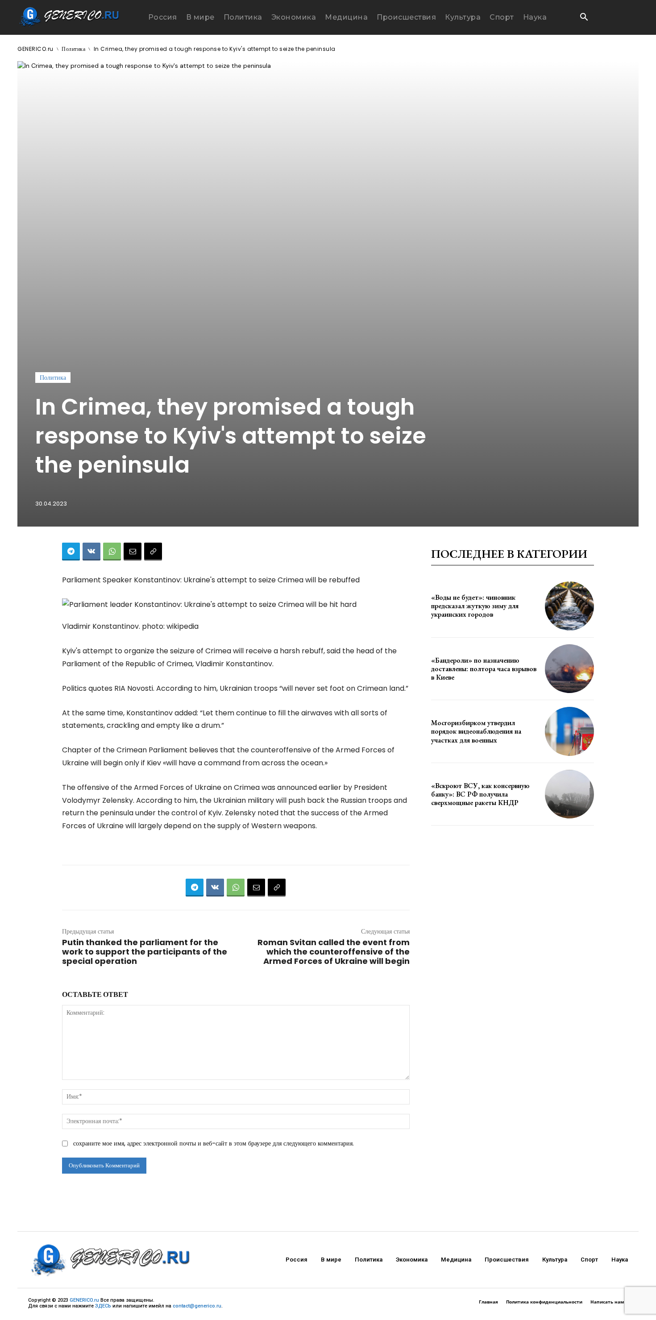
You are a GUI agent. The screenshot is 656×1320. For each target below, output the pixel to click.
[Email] (132, 551)
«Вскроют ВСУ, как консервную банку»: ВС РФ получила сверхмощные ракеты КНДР (480, 794)
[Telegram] (71, 551)
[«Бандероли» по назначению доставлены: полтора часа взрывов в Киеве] (569, 668)
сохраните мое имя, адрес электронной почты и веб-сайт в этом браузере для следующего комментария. (213, 1143)
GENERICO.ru (35, 49)
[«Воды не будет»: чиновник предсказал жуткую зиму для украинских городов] (569, 606)
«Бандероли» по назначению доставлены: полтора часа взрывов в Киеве (483, 669)
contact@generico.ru (197, 1306)
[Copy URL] (153, 551)
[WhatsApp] (112, 551)
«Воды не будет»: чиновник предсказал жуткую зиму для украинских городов (475, 606)
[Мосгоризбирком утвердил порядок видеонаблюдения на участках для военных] (569, 731)
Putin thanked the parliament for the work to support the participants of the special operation (144, 952)
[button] (583, 18)
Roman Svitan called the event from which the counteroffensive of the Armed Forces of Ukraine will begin (333, 952)
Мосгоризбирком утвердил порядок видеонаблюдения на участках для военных (476, 731)
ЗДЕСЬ (103, 1306)
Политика (73, 49)
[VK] (91, 551)
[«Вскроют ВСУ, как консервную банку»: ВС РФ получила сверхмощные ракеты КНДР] (569, 794)
